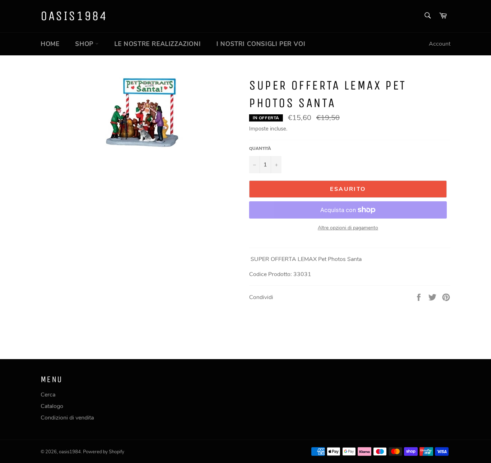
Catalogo (52, 406)
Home (50, 44)
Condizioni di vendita (67, 418)
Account (439, 44)
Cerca (48, 395)
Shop (85, 44)
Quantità (260, 148)
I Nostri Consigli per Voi (260, 44)
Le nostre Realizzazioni (157, 44)
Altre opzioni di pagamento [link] (348, 227)
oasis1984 (74, 16)
